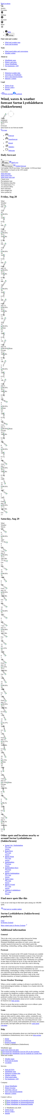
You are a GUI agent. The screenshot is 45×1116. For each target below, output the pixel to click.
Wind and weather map (12, 42)
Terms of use (9, 85)
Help (9, 32)
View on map (8, 94)
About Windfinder (11, 64)
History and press (11, 62)
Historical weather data (12, 73)
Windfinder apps (10, 60)
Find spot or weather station (12, 909)
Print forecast (8, 166)
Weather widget (10, 53)
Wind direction (6, 174)
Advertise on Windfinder (13, 75)
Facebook (18, 94)
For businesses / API (12, 66)
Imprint (7, 89)
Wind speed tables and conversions (16, 51)
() (6, 175)
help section (15, 1001)
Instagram (30, 1102)
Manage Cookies (10, 78)
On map (4, 130)
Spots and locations (11, 44)
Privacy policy (10, 87)
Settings (10, 35)
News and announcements (13, 77)
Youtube (30, 1104)
